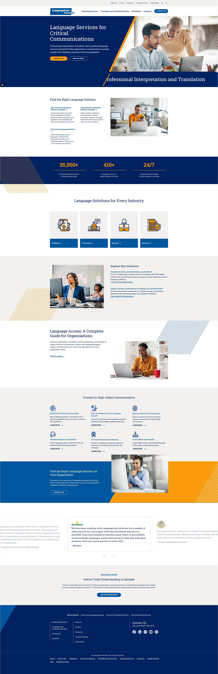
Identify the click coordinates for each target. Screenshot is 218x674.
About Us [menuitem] (114, 3)
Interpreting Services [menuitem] (90, 11)
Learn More (55, 425)
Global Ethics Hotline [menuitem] (62, 662)
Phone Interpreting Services (141, 615)
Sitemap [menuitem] (52, 658)
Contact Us (161, 11)
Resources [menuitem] (130, 3)
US (162, 3)
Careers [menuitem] (121, 3)
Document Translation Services (117, 615)
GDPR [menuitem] (51, 662)
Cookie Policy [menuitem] (73, 658)
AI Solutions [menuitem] (136, 11)
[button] (104, 556)
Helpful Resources (109, 595)
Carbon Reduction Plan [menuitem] (127, 658)
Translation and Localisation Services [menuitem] (115, 11)
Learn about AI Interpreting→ (122, 296)
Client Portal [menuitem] (154, 3)
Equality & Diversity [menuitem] (153, 658)
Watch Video (78, 58)
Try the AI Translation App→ (122, 282)
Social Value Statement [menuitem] (87, 658)
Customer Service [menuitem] (142, 3)
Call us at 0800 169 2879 (143, 626)
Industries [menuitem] (148, 11)
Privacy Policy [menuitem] (62, 658)
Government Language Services (92, 615)
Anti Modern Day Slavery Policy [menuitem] (107, 658)
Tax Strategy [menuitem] (141, 658)
